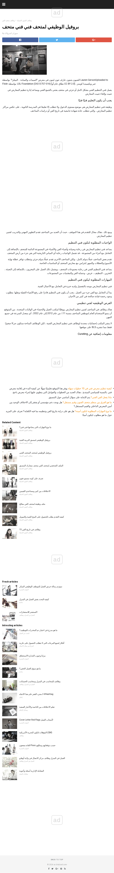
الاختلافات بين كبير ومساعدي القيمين (34, 491)
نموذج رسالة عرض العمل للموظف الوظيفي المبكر (40, 586)
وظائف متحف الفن (8, 21)
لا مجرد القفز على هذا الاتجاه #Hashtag (36, 694)
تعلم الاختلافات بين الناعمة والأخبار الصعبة (37, 707)
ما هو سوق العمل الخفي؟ (30, 668)
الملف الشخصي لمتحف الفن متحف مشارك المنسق (41, 465)
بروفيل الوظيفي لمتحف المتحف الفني (35, 453)
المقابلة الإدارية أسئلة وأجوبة (31, 771)
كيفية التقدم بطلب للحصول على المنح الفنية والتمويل (41, 517)
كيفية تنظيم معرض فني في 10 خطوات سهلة (90, 388)
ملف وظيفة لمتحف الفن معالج (32, 504)
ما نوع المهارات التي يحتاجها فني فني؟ (35, 427)
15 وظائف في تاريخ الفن (29, 529)
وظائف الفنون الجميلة (24, 21)
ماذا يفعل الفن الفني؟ (101, 397)
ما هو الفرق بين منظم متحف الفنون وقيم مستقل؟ (87, 402)
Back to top (57, 860)
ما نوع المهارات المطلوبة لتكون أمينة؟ (93, 411)
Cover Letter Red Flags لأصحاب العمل (36, 720)
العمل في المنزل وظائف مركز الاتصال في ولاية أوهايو (42, 758)
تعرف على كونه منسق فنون (31, 478)
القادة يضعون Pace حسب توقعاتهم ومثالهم (37, 745)
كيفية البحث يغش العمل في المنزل (34, 599)
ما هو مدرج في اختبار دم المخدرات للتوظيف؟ (38, 630)
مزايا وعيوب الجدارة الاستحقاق (32, 656)
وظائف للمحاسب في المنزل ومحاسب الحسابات (39, 681)
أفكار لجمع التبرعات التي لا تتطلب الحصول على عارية (41, 643)
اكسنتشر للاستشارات (28, 612)
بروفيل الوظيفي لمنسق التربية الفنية (34, 440)
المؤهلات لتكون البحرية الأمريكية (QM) (35, 732)
